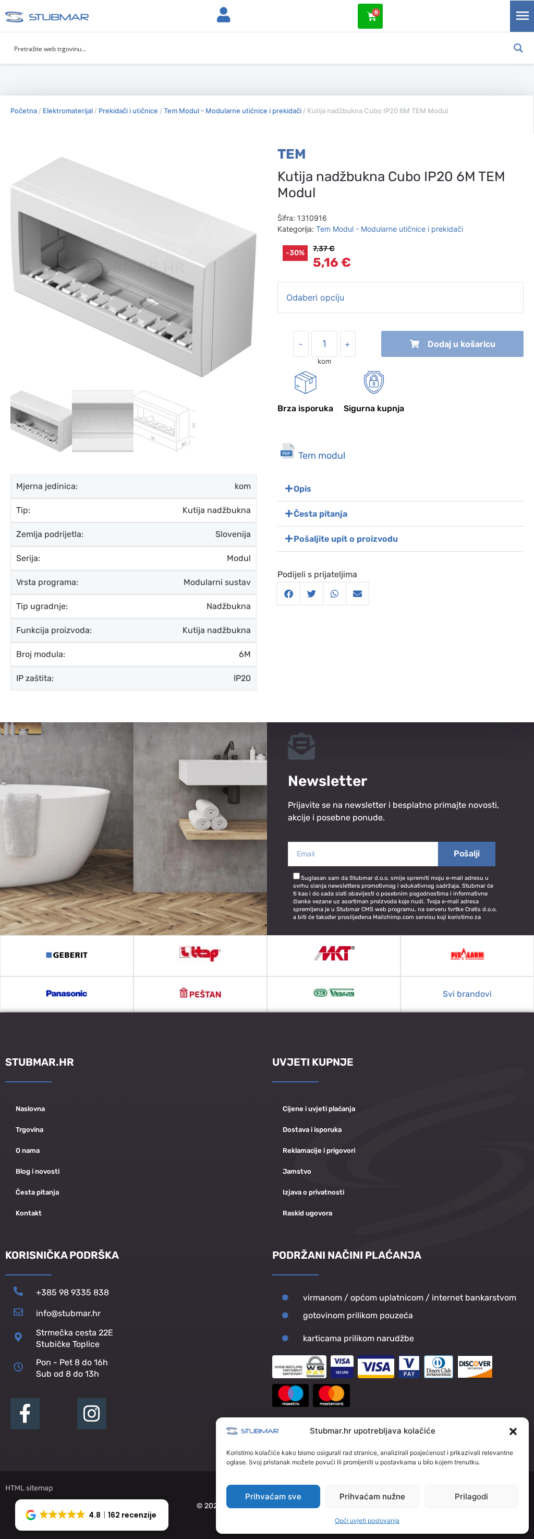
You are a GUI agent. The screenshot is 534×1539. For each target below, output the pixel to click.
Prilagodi (471, 1496)
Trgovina (29, 1130)
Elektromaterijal (68, 110)
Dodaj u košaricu (461, 344)
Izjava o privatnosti (313, 1192)
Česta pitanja (320, 514)
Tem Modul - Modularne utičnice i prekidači (232, 110)
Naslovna (30, 1109)
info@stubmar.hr (68, 1313)
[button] (513, 1431)
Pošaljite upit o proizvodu (346, 539)
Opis (302, 489)
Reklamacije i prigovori (319, 1150)
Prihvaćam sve (273, 1496)
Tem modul (321, 455)
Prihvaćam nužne (372, 1496)
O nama (28, 1150)
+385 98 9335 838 (72, 1292)
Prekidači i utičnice (128, 110)
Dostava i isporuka (312, 1130)
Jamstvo (297, 1171)
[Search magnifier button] (518, 48)
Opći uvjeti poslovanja (367, 1520)
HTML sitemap (29, 1488)
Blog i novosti (37, 1171)
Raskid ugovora (307, 1213)
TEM (291, 154)
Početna (23, 110)
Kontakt (29, 1213)
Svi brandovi (467, 994)
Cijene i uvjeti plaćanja (319, 1109)
